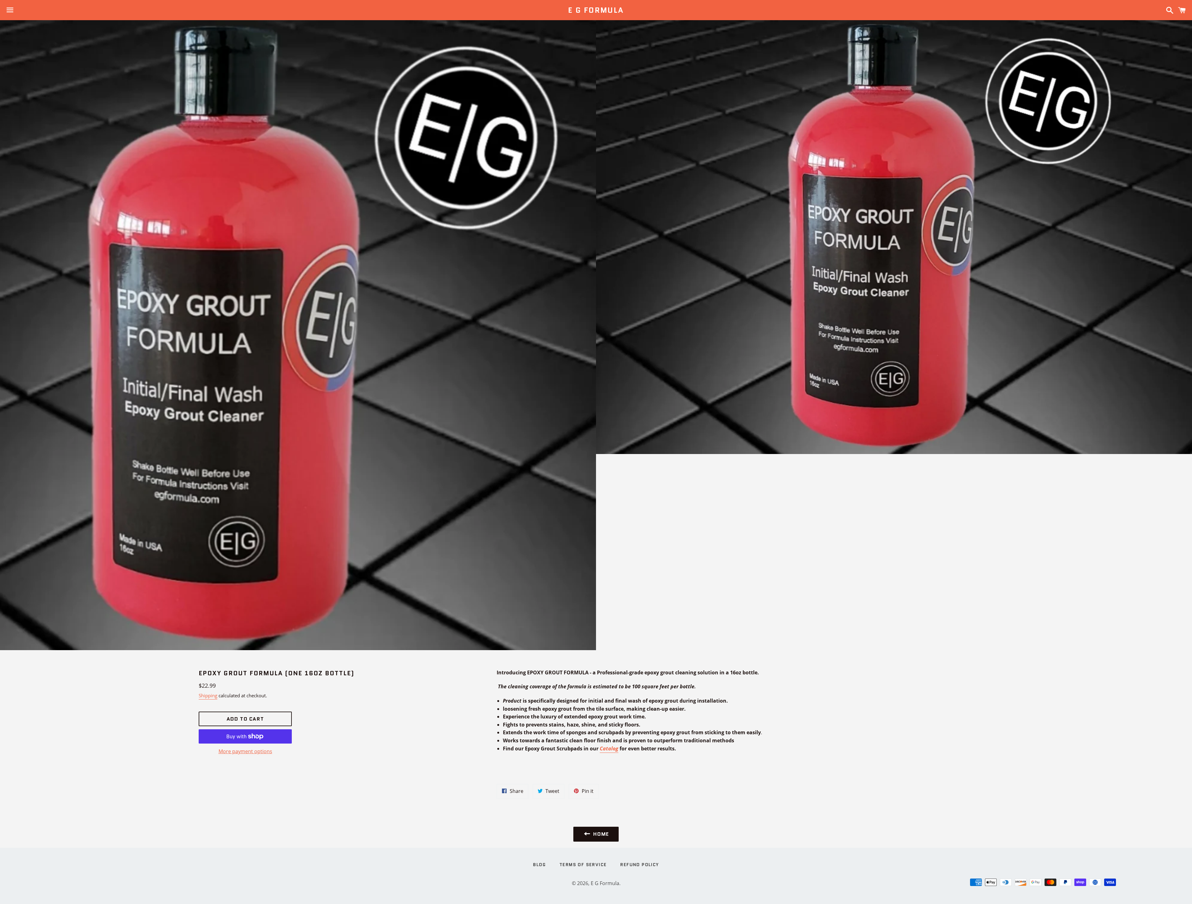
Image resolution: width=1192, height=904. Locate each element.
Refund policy (639, 864)
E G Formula (596, 10)
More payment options (245, 751)
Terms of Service (583, 864)
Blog (539, 864)
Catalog (609, 748)
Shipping (208, 695)
